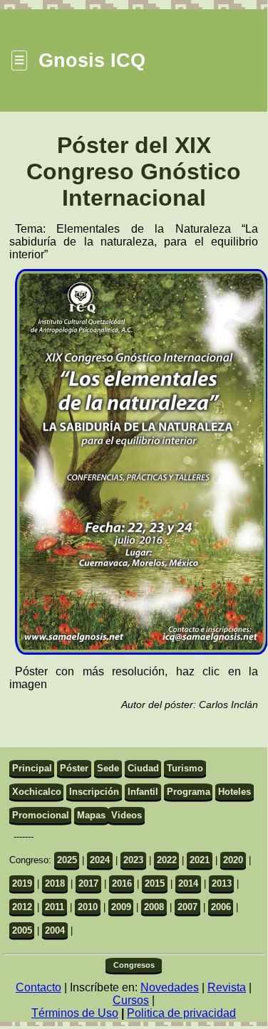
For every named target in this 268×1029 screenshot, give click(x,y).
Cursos (131, 1000)
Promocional (40, 815)
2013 (222, 883)
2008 (154, 907)
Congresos (134, 965)
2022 (167, 860)
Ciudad (143, 768)
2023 (133, 860)
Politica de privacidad (181, 1013)
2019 (22, 883)
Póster (74, 768)
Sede (108, 768)
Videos (126, 815)
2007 (187, 907)
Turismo (185, 768)
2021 (200, 860)
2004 (55, 930)
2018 (55, 883)
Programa (188, 791)
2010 (88, 907)
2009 (121, 907)
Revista (226, 987)
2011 (54, 907)
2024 (100, 860)
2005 (22, 930)
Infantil (143, 791)
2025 (67, 860)
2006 (221, 907)
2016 (122, 883)
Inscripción (94, 791)
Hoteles (234, 791)
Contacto (38, 987)
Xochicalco (36, 791)
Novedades (169, 987)
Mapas (91, 815)
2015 (155, 883)
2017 (88, 883)
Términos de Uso (74, 1013)
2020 (233, 860)
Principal (32, 768)
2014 (188, 883)
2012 (22, 907)
